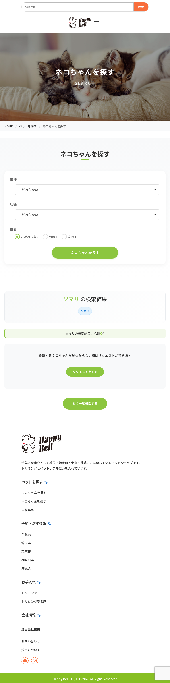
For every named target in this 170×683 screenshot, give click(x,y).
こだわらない (30, 236)
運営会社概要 (30, 629)
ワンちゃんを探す (33, 492)
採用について (30, 650)
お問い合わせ (30, 641)
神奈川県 (27, 560)
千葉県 (26, 534)
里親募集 (27, 510)
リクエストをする (85, 372)
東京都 (26, 551)
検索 (141, 7)
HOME (8, 126)
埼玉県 (26, 543)
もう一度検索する (85, 403)
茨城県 (26, 568)
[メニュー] (96, 23)
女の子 (72, 236)
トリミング (29, 593)
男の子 (53, 236)
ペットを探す (28, 126)
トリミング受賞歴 (33, 601)
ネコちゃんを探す (33, 501)
